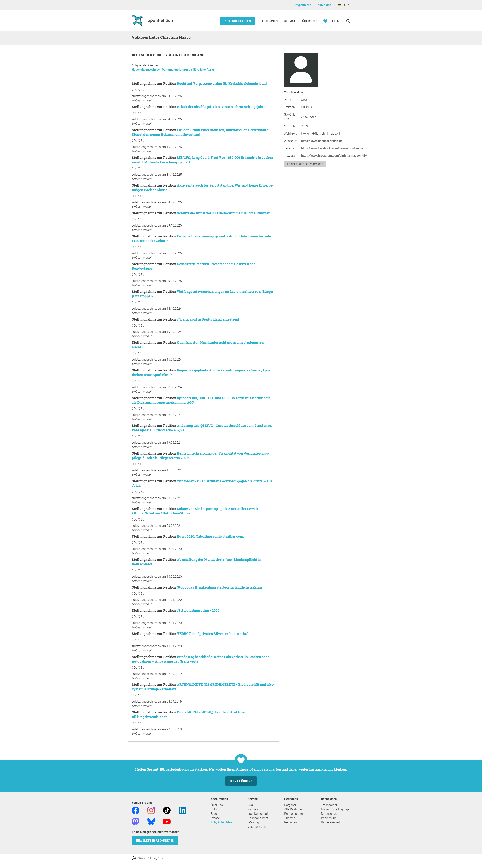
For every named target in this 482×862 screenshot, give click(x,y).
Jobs (214, 809)
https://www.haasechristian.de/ (322, 141)
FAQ (250, 805)
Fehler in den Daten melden (305, 164)
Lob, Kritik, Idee (221, 822)
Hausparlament (258, 818)
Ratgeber (290, 805)
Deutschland (191, 55)
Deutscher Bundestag (153, 55)
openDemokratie (258, 813)
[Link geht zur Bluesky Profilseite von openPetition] (151, 821)
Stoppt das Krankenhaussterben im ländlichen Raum (219, 587)
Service (290, 21)
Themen (289, 818)
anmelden (324, 5)
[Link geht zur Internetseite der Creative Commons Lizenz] (134, 858)
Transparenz (329, 805)
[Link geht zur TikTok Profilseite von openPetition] (167, 810)
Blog (214, 813)
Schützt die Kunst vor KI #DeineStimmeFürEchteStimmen (223, 213)
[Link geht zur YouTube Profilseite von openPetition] (167, 821)
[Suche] (348, 21)
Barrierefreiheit (330, 822)
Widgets (253, 809)
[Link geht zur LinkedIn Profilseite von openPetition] (182, 810)
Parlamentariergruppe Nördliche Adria (188, 69)
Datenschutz (329, 813)
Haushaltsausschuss (146, 69)
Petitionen (269, 21)
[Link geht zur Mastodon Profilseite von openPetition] (135, 821)
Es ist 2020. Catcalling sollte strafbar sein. (210, 536)
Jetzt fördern (241, 781)
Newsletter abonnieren (155, 840)
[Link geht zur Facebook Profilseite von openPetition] (135, 810)
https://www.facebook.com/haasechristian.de (332, 148)
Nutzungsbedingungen (336, 809)
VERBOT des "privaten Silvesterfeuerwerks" (212, 633)
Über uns (217, 805)
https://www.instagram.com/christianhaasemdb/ (334, 155)
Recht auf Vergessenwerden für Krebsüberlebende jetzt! (222, 83)
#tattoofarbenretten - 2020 (198, 610)
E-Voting (253, 822)
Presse (215, 818)
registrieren (303, 5)
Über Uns (309, 21)
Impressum (328, 818)
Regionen (290, 822)
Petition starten (237, 21)
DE (343, 5)
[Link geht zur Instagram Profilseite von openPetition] (151, 810)
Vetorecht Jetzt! (258, 826)
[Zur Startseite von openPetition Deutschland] (153, 20)
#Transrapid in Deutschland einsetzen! (208, 319)
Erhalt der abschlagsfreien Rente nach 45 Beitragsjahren (222, 106)
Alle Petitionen (293, 809)
